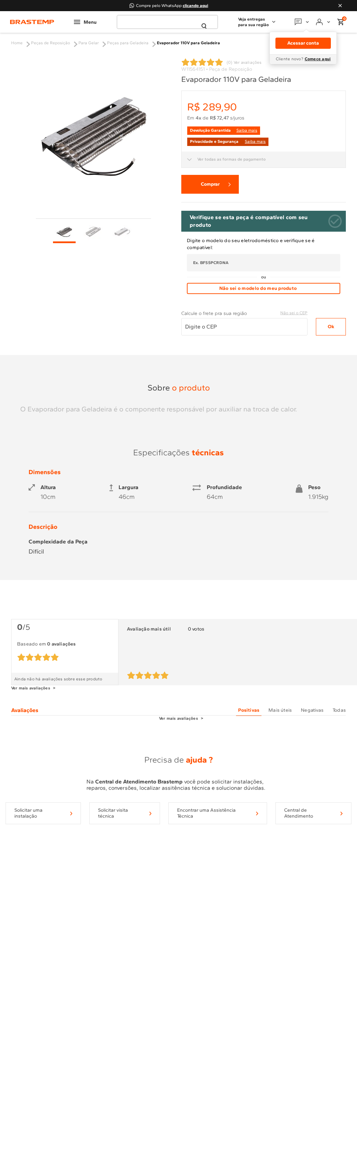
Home (17, 42)
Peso (314, 487)
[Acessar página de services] (302, 22)
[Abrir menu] (85, 22)
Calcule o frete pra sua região (214, 313)
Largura (128, 487)
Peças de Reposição (50, 42)
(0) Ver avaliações (244, 62)
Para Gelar (88, 42)
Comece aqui (318, 58)
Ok (331, 327)
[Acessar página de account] (324, 22)
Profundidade (224, 487)
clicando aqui (195, 5)
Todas (339, 710)
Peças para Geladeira (128, 42)
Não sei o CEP (293, 313)
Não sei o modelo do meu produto (258, 288)
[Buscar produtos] (204, 26)
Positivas (248, 710)
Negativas (312, 710)
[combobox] (167, 22)
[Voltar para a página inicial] (32, 22)
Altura (48, 487)
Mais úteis (280, 710)
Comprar (210, 184)
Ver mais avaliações (30, 688)
